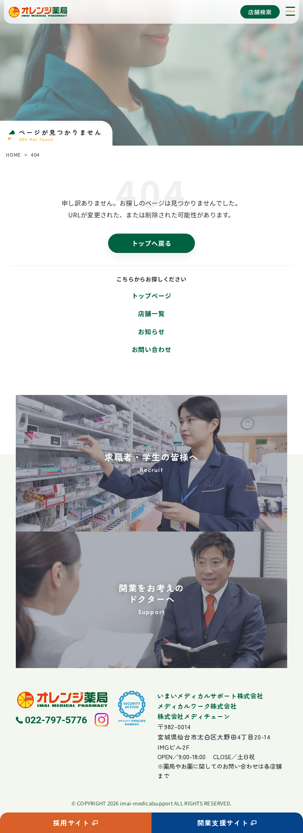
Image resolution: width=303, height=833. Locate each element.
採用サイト (71, 822)
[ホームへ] (62, 700)
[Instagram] (101, 719)
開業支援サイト (223, 822)
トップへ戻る (152, 243)
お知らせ (151, 331)
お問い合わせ (152, 349)
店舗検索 (259, 12)
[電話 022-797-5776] (52, 719)
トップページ (152, 295)
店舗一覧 (151, 313)
